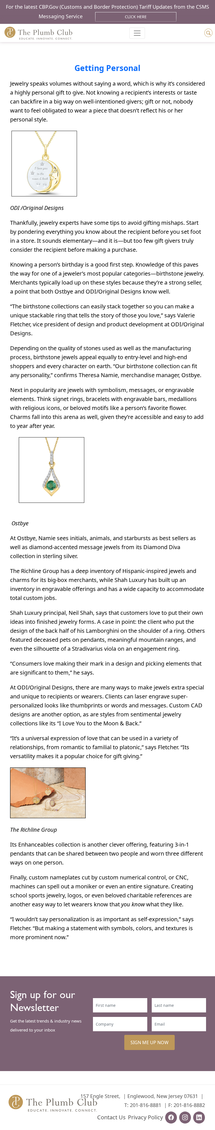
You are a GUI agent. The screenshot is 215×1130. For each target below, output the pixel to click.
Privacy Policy (145, 1117)
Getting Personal (107, 68)
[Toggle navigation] (137, 33)
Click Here (136, 16)
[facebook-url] (171, 1117)
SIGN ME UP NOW (149, 1042)
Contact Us (111, 1117)
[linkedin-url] (199, 1117)
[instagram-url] (185, 1117)
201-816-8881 (145, 1105)
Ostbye (64, 291)
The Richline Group (34, 571)
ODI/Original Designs (113, 291)
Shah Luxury (130, 580)
